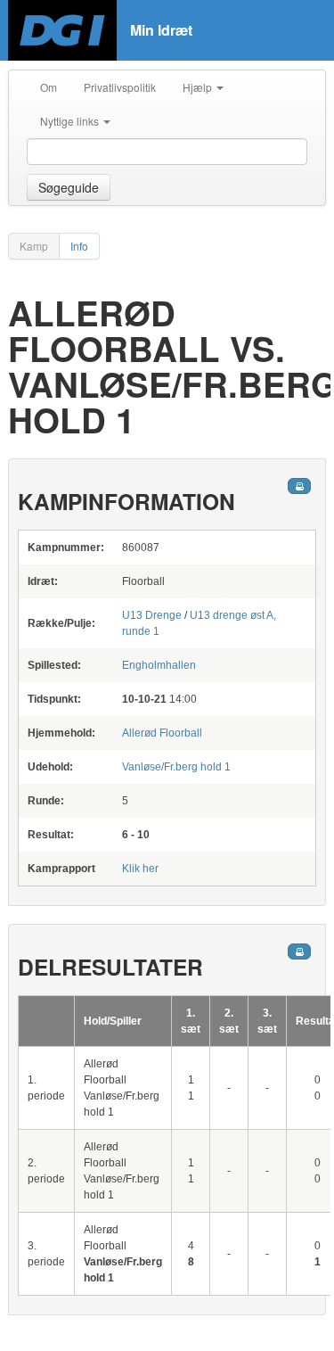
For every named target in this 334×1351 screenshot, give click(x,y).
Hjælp (199, 87)
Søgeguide (68, 187)
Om (48, 87)
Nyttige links (71, 120)
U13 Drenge (152, 615)
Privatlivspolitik (120, 87)
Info (79, 245)
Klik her (140, 868)
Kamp (34, 245)
